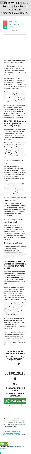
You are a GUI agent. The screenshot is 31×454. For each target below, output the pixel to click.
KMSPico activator (19, 425)
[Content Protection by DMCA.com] (4, 444)
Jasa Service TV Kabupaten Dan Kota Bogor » (14, 435)
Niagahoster (13, 447)
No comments (14, 30)
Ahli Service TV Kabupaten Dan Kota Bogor (16, 24)
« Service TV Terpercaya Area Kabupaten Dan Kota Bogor (12, 432)
